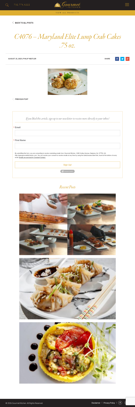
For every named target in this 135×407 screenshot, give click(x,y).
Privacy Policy (109, 403)
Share (107, 59)
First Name (20, 140)
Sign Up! (67, 164)
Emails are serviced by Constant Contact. (32, 157)
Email (17, 127)
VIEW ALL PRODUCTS (67, 13)
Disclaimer (96, 403)
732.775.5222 (22, 5)
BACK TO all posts (24, 23)
